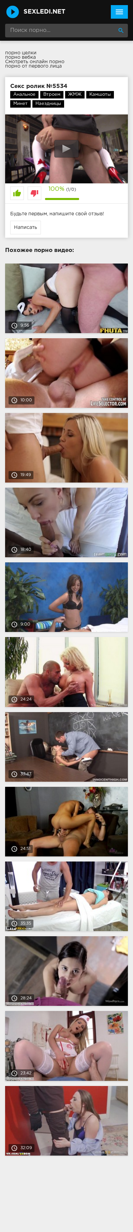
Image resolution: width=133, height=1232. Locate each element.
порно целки (20, 53)
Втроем (51, 94)
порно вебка (20, 57)
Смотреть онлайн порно (34, 62)
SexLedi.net (44, 12)
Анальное (24, 94)
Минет (20, 104)
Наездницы (48, 104)
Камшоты (100, 94)
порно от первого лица (33, 66)
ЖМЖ (75, 94)
